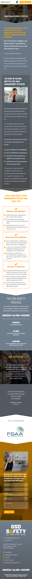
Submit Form (9, 512)
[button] (17, 2)
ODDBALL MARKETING (19, 576)
